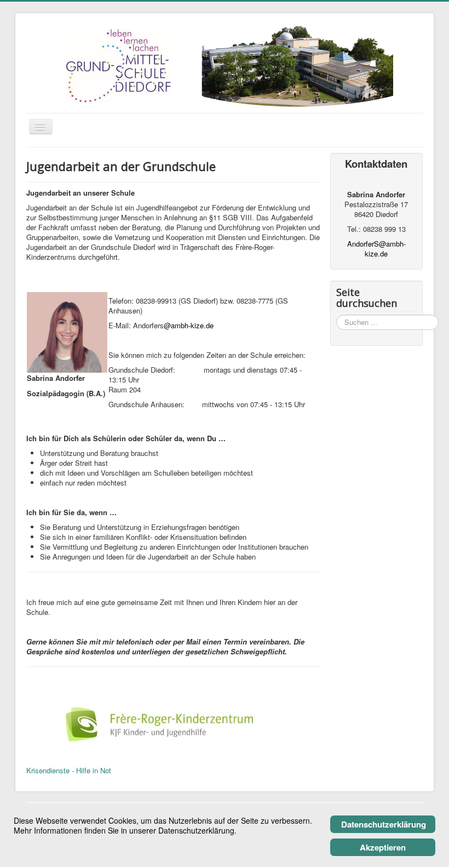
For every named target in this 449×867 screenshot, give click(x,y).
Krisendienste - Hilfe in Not (68, 770)
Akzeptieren (383, 847)
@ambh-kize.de (189, 325)
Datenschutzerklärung (383, 824)
